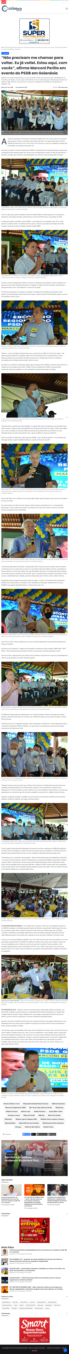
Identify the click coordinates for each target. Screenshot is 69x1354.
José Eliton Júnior (56, 1111)
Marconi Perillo (29, 1115)
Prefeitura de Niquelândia (25, 1308)
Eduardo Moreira (41, 1302)
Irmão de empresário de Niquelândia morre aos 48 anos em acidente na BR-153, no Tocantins (10, 1199)
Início (4, 47)
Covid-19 (32, 1302)
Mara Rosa (40, 1305)
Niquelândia (49, 1305)
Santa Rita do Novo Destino (29, 1123)
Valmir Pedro (48, 1127)
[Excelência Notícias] (11, 8)
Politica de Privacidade (53, 1348)
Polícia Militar (5, 1308)
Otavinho (9, 1119)
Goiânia (21, 1305)
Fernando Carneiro (7, 1305)
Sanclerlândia (10, 1123)
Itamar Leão (26, 1111)
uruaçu (18, 1127)
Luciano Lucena (14, 1115)
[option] (34, 1158)
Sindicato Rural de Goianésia (53, 1123)
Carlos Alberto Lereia (12, 1104)
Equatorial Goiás (52, 1302)
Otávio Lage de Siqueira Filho (27, 1119)
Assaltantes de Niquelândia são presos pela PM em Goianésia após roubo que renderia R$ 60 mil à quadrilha (22, 1159)
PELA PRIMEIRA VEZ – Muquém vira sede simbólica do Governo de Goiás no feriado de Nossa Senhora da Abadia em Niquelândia (36, 1260)
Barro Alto (15, 1302)
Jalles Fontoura (40, 1111)
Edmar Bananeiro (59, 1104)
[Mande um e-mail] (12, 87)
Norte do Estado (55, 1115)
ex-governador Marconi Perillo (41, 1107)
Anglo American (6, 1302)
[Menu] (67, 9)
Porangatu (14, 1308)
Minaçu (41, 1115)
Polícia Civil (57, 1305)
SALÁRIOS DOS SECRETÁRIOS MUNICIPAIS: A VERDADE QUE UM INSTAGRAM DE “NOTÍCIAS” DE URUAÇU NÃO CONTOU (57, 1199)
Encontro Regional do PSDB (16, 1107)
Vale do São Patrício (33, 1127)
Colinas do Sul (24, 1302)
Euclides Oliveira (7, 87)
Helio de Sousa (12, 1111)
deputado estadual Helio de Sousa (36, 1104)
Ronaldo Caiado (39, 1308)
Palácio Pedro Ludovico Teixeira (53, 1119)
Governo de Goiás (30, 1305)
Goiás (15, 1305)
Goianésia (9, 47)
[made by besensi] (34, 1350)
